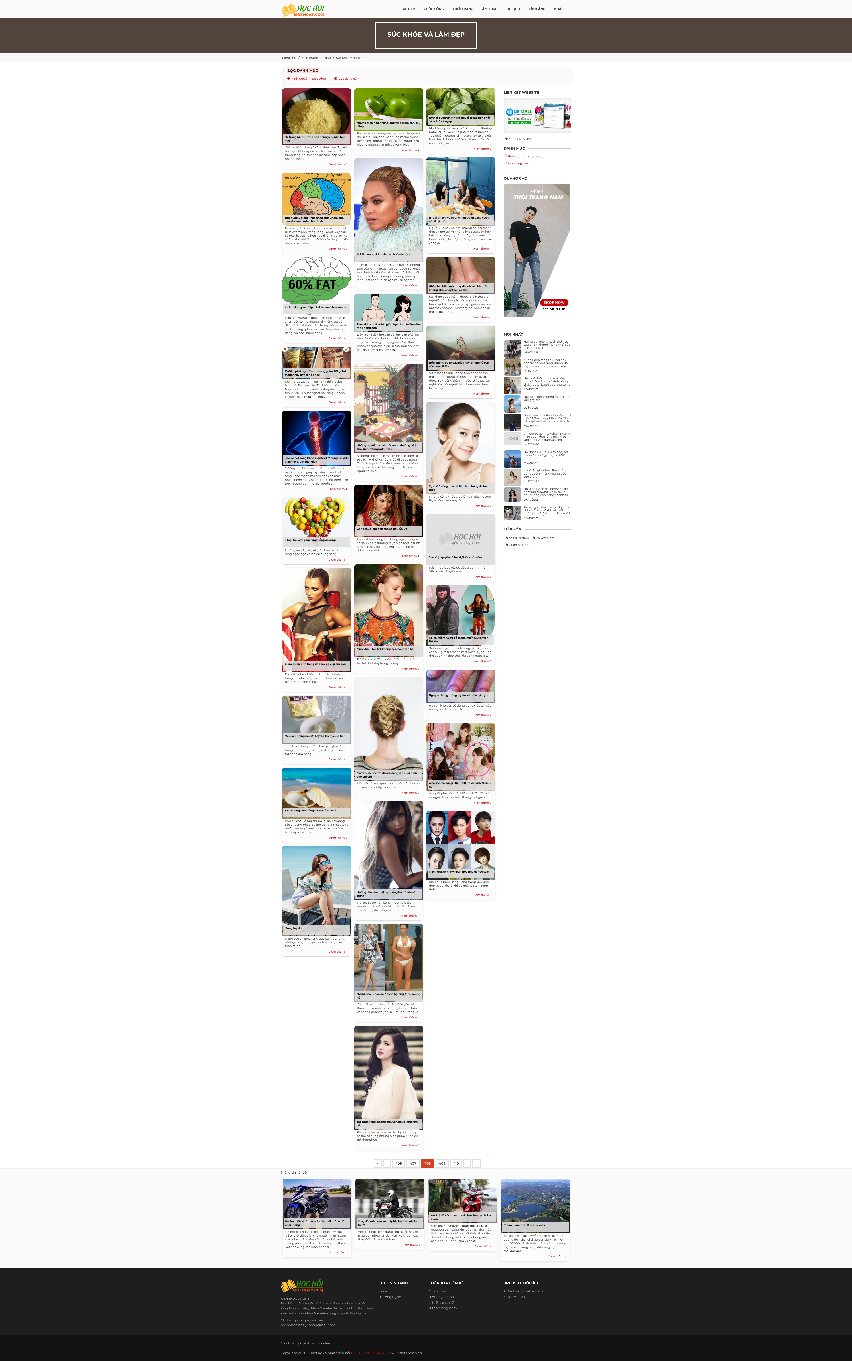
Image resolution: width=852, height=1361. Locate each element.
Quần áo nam (519, 544)
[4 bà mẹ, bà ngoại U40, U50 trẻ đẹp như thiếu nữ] (459, 755)
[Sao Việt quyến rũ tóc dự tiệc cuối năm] (459, 538)
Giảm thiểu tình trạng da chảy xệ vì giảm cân (315, 664)
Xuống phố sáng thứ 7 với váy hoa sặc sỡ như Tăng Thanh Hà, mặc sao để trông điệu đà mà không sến (546, 364)
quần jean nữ (443, 1297)
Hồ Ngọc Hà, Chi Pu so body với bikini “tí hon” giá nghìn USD (546, 453)
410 (456, 1163)
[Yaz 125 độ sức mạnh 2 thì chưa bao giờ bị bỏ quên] (461, 1199)
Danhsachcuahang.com (526, 1291)
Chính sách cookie (315, 1343)
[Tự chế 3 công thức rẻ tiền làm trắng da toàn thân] (459, 446)
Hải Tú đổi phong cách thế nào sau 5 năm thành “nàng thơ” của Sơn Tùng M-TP (547, 345)
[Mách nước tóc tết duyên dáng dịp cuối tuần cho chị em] (387, 727)
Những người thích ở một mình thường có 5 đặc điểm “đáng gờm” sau (386, 447)
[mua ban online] (537, 115)
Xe (385, 1291)
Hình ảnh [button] (537, 9)
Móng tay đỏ (293, 928)
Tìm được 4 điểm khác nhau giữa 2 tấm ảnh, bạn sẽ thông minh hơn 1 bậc (314, 219)
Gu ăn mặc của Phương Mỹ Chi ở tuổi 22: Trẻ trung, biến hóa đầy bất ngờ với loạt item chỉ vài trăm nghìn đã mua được (547, 419)
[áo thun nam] (537, 250)
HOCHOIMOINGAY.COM (371, 1353)
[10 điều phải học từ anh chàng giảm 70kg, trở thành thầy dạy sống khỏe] (315, 361)
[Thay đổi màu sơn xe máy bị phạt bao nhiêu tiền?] (388, 1202)
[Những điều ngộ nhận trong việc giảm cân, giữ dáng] (387, 108)
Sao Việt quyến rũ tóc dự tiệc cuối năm (455, 557)
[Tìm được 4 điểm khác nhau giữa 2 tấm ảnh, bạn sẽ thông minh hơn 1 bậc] (315, 197)
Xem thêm (337, 164)
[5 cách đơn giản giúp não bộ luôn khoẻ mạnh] (315, 285)
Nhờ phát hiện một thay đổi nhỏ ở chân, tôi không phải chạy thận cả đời (458, 288)
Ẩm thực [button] (489, 9)
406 (398, 1163)
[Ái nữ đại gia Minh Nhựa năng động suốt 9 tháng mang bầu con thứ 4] (512, 480)
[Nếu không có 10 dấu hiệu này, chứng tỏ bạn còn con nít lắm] (459, 347)
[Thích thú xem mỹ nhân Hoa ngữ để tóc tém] (459, 844)
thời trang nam (444, 1308)
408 (427, 1163)
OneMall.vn (515, 1297)
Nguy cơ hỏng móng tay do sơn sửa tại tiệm (458, 695)
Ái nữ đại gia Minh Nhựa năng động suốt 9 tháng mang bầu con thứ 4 (545, 474)
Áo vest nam (545, 538)
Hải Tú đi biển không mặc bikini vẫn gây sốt (547, 398)
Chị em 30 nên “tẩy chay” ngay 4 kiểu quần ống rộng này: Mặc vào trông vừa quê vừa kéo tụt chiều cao (547, 438)
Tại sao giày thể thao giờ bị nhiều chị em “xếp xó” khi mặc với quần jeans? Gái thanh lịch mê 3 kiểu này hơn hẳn (547, 511)
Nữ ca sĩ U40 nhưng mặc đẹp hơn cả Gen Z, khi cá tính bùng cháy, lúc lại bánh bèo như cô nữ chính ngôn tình (547, 383)
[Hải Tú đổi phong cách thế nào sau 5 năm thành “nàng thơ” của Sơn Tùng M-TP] (512, 350)
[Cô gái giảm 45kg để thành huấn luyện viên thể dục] (459, 614)
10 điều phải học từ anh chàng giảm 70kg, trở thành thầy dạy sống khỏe (315, 373)
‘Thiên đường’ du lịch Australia (524, 1225)
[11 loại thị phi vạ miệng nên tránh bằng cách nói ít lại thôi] (459, 190)
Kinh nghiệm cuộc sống (308, 78)
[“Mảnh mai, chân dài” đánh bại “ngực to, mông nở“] (387, 961)
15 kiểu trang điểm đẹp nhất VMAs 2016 (383, 254)
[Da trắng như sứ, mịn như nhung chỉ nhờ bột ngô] (315, 115)
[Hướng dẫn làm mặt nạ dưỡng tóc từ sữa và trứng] (387, 849)
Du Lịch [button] (513, 9)
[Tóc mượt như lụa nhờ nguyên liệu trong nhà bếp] (387, 1076)
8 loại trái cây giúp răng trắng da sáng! (310, 540)
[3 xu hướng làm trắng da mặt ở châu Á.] (315, 792)
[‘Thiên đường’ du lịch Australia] (534, 1204)
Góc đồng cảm (349, 78)
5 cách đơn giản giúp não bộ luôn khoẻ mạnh (315, 307)
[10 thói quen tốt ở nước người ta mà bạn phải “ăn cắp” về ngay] (459, 105)
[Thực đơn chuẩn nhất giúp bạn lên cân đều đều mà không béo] (387, 311)
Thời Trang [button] (463, 9)
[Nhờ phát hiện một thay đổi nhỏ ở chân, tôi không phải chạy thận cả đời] (459, 274)
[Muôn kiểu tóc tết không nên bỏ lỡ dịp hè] (387, 609)
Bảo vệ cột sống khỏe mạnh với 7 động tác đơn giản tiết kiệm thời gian (317, 459)
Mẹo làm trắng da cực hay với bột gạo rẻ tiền (315, 736)
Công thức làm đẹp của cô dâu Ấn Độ (382, 528)
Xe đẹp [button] (409, 9)
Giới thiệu (289, 1343)
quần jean (440, 1291)
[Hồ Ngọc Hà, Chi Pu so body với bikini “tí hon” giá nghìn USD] (512, 461)
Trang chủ (289, 57)
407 (413, 1163)
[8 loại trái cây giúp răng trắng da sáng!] (315, 521)
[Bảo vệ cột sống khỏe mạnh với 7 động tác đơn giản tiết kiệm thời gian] (315, 437)
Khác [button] (559, 9)
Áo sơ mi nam (519, 538)
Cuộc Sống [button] (434, 9)
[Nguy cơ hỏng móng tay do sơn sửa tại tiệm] (459, 685)
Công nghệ (392, 1297)
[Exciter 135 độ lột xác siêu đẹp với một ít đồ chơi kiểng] (315, 1202)
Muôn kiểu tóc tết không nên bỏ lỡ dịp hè (385, 649)
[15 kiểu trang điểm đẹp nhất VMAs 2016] (387, 209)
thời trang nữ (443, 1302)
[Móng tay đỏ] (315, 889)
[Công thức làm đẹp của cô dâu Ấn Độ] (387, 509)
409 (442, 1163)
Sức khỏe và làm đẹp (351, 57)
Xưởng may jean (521, 138)
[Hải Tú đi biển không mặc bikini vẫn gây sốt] (512, 406)
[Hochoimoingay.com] (303, 7)
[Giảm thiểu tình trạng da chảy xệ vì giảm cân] (315, 618)
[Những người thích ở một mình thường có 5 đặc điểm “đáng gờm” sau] (387, 407)
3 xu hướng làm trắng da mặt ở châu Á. (311, 810)
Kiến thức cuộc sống (316, 57)
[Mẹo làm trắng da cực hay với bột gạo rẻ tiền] (315, 718)
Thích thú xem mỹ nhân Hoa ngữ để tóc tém (459, 871)
